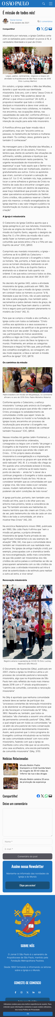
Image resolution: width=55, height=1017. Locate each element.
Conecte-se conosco (27, 982)
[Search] (43, 4)
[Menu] (51, 4)
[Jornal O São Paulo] (15, 3)
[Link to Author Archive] (5, 21)
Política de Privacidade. (31, 1010)
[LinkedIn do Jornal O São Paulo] (33, 992)
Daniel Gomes (16, 20)
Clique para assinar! (27, 885)
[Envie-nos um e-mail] (39, 992)
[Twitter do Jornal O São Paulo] (27, 992)
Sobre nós (27, 945)
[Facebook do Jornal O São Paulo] (15, 992)
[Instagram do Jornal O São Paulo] (21, 992)
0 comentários (46, 21)
